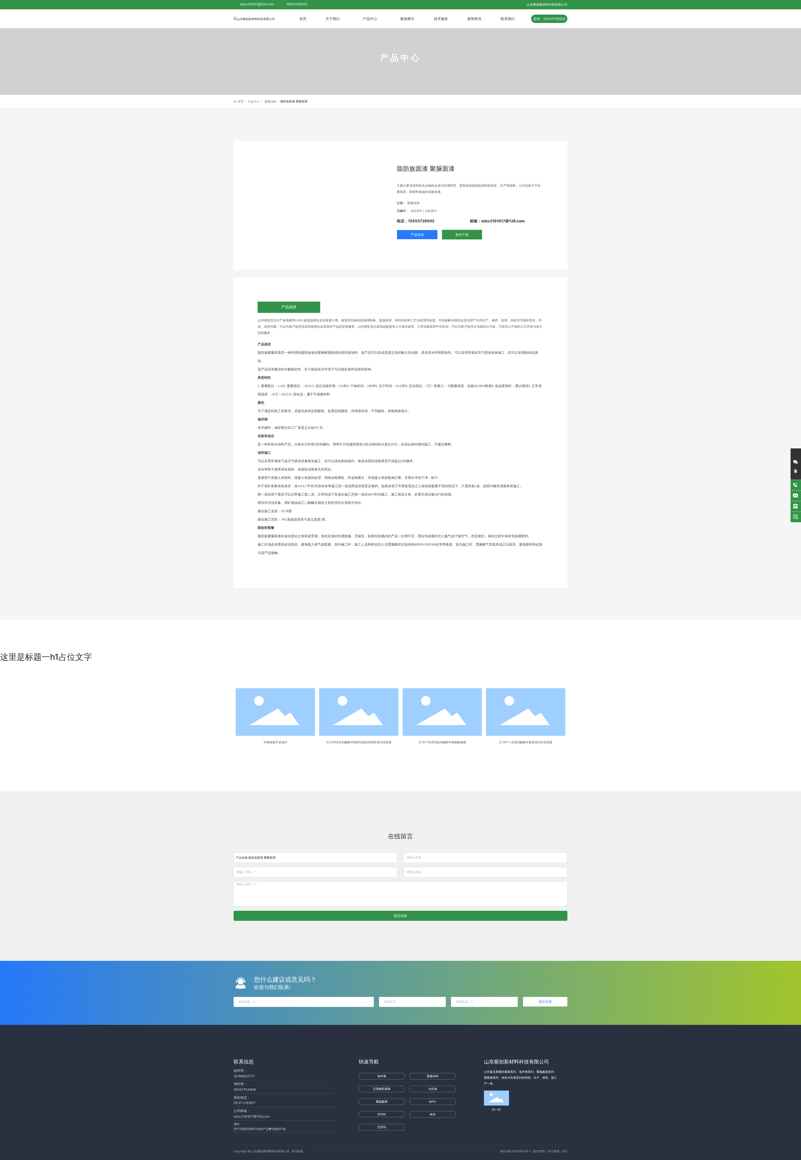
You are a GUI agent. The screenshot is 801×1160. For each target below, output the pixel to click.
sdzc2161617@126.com (257, 4)
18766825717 (244, 1076)
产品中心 (253, 101)
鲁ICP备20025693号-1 (515, 1151)
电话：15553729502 (415, 221)
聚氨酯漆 (382, 1101)
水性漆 (432, 1089)
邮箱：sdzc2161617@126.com (497, 221)
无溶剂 (381, 1127)
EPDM (382, 1114)
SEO (564, 1151)
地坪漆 (381, 1076)
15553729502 (297, 4)
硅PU (432, 1101)
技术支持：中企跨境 (546, 1151)
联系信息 (244, 1062)
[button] (350, 755)
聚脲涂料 (270, 101)
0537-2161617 (245, 1103)
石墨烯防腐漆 (381, 1089)
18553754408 (245, 1089)
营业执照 (297, 1151)
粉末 (433, 1114)
